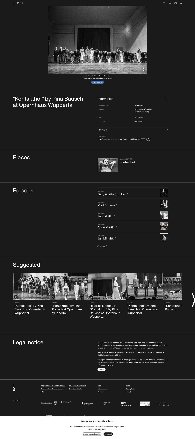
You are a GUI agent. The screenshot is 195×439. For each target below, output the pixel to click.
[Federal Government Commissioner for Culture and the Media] (68, 403)
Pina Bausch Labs (75, 389)
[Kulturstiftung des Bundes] (145, 403)
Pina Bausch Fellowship (77, 386)
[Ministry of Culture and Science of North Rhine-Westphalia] (49, 403)
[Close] (167, 98)
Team (99, 386)
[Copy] (148, 139)
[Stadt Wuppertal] (126, 403)
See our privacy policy (97, 429)
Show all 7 (102, 247)
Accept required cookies (92, 434)
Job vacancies (103, 389)
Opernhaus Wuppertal (143, 110)
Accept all (108, 434)
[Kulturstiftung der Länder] (164, 403)
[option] (97, 40)
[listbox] (97, 40)
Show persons (97, 82)
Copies (102, 130)
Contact (101, 370)
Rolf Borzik (139, 105)
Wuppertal (139, 117)
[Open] (167, 130)
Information (106, 99)
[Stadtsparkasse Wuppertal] (87, 403)
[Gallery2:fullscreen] (145, 79)
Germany (138, 121)
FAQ (42, 392)
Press (128, 386)
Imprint (128, 392)
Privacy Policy (130, 389)
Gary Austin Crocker (111, 193)
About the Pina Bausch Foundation (53, 386)
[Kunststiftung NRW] (106, 403)
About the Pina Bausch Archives (52, 389)
